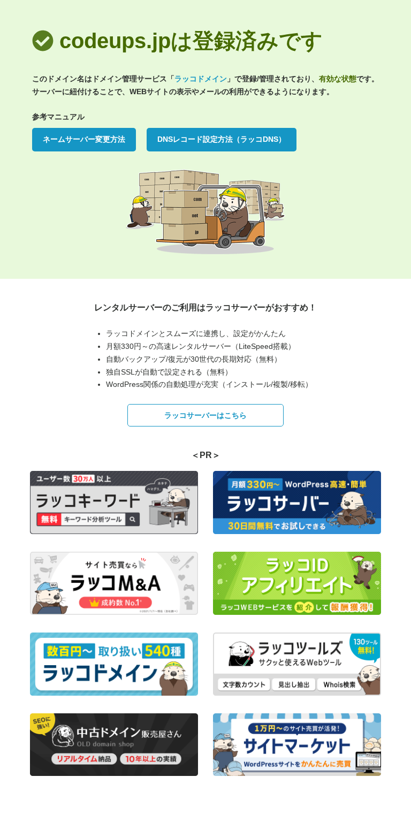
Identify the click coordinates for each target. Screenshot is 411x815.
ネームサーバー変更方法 (84, 139)
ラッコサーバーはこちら (205, 415)
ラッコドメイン (200, 78)
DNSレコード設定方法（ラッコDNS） (221, 139)
